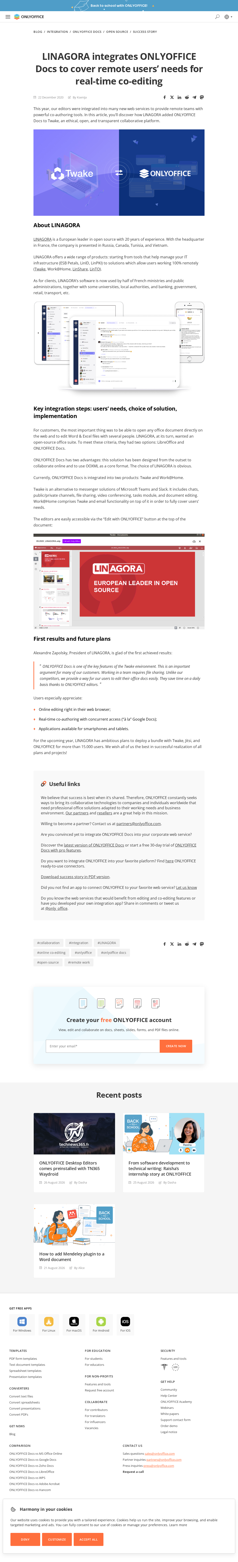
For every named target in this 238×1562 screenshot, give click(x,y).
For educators (94, 1365)
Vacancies (91, 1428)
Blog (37, 32)
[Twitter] (172, 97)
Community (169, 1389)
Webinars (167, 1408)
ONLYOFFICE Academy (176, 1402)
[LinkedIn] (179, 97)
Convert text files (21, 1396)
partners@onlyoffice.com (138, 823)
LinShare (80, 269)
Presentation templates (25, 1377)
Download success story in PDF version (75, 876)
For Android (101, 1330)
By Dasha (80, 1182)
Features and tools (98, 1384)
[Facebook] (164, 97)
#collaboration (48, 943)
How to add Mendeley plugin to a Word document (71, 1256)
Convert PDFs (18, 1414)
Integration (57, 32)
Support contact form (176, 1420)
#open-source (48, 962)
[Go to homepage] (29, 17)
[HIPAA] (164, 1367)
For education (97, 1351)
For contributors (96, 1410)
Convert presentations (24, 1408)
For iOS (125, 1330)
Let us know (186, 887)
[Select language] (228, 17)
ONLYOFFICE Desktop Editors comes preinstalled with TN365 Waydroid (69, 1168)
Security (168, 1351)
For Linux (48, 1330)
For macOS (74, 1330)
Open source (117, 32)
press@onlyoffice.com (158, 1466)
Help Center (169, 1395)
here (169, 861)
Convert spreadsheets (24, 1402)
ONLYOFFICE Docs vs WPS (27, 1478)
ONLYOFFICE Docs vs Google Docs (32, 1459)
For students (93, 1358)
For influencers (95, 1422)
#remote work (79, 962)
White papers (170, 1414)
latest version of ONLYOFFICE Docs (94, 845)
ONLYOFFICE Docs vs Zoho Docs (31, 1466)
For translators (95, 1416)
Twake (40, 269)
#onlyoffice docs (113, 952)
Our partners (77, 813)
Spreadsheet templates (25, 1371)
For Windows (22, 1330)
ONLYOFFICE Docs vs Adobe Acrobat (34, 1484)
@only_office (56, 908)
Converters (19, 1388)
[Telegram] (194, 97)
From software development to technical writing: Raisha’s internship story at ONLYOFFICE (160, 1168)
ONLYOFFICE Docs (87, 32)
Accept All (88, 1539)
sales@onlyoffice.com (160, 1453)
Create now (176, 1046)
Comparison (19, 1446)
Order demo (169, 1426)
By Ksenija (80, 97)
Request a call (133, 1472)
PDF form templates (23, 1358)
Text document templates (27, 1365)
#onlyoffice (83, 952)
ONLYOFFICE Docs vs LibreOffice (31, 1472)
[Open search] (217, 17)
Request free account (99, 1390)
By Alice (79, 1268)
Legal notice (169, 1432)
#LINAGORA (107, 943)
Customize (57, 1539)
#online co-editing (51, 952)
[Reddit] (187, 97)
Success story (145, 32)
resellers (104, 813)
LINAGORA (42, 239)
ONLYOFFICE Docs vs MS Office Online (35, 1453)
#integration (78, 943)
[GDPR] (175, 1367)
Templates (18, 1351)
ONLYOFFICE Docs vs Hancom (30, 1490)
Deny (25, 1539)
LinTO (95, 269)
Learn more (178, 1525)
